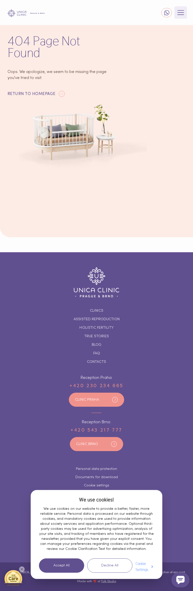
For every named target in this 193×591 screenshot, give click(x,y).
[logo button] (26, 13)
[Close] (22, 569)
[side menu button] (180, 12)
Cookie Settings (141, 566)
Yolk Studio (108, 581)
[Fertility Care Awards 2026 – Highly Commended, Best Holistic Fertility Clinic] (13, 577)
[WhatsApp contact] (166, 12)
